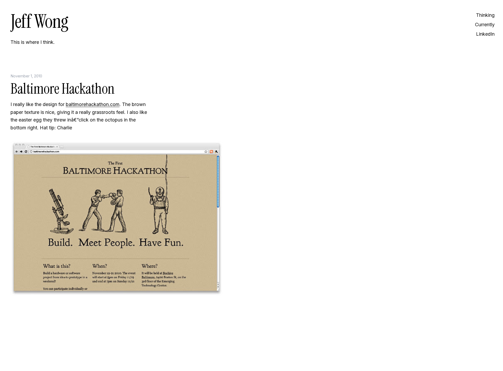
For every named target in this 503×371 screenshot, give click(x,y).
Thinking (485, 15)
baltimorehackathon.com (92, 104)
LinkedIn (485, 34)
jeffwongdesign (81, 354)
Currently (485, 24)
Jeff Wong (39, 21)
